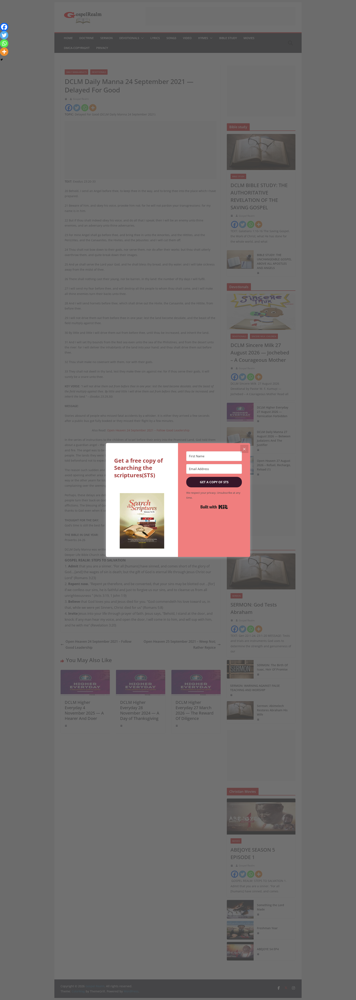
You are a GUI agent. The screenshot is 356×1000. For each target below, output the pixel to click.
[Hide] (1, 59)
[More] (4, 52)
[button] (142, 521)
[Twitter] (4, 35)
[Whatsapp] (4, 43)
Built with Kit (214, 507)
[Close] (244, 449)
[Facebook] (4, 27)
